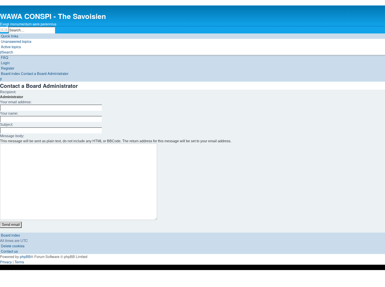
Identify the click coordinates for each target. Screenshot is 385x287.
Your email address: (15, 102)
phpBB (25, 256)
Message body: (12, 136)
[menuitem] (15, 41)
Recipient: (8, 92)
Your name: (9, 113)
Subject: (6, 124)
